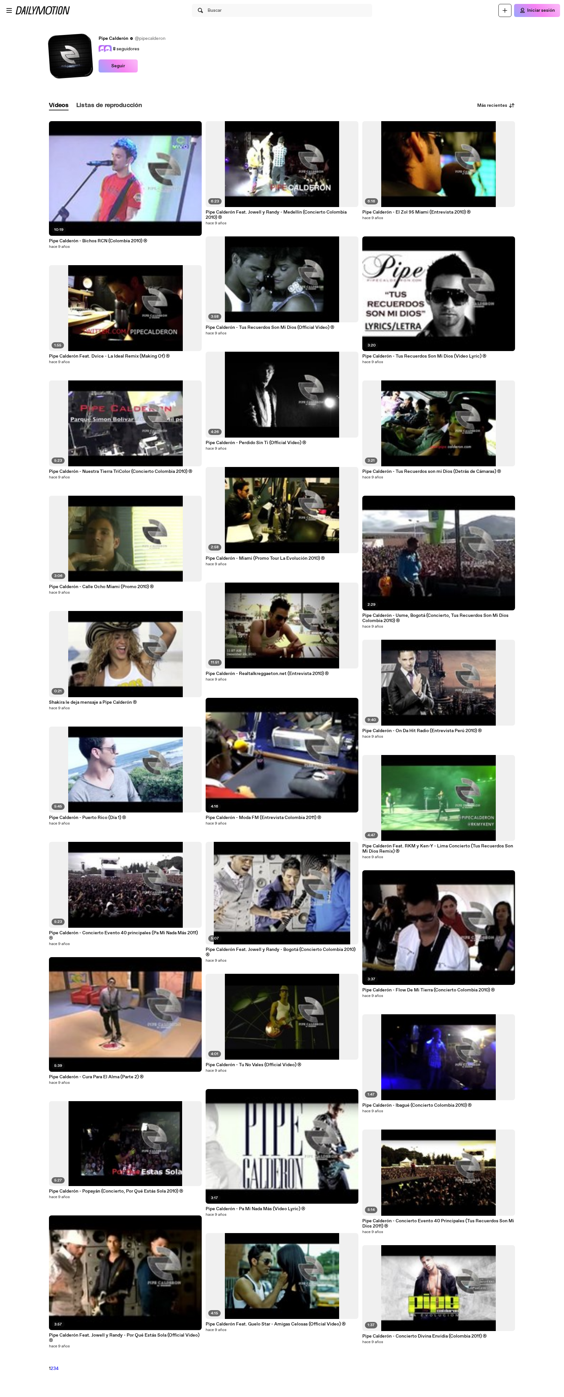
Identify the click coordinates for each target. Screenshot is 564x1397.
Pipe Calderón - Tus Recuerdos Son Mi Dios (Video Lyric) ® (424, 356)
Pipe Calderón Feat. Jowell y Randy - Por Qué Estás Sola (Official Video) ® (124, 1338)
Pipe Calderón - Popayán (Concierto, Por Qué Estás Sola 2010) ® (116, 1191)
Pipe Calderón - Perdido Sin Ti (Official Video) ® (256, 442)
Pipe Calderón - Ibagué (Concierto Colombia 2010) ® (417, 1105)
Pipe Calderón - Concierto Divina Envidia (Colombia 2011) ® (424, 1336)
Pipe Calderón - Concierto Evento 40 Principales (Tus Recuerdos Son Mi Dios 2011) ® (438, 1223)
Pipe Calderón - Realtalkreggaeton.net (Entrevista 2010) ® (267, 673)
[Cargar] (504, 10)
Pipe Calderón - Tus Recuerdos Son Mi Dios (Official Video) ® (270, 327)
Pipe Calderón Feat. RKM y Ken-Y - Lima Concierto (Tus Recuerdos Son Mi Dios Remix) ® (437, 848)
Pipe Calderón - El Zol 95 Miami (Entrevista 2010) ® (416, 212)
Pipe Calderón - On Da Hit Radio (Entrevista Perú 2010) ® (422, 730)
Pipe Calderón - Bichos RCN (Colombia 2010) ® (98, 241)
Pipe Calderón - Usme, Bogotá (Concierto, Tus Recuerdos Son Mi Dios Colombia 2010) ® (435, 618)
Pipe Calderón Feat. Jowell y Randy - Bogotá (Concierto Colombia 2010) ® (280, 952)
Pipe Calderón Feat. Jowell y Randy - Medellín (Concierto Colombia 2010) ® (276, 215)
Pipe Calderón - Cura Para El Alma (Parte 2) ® (96, 1077)
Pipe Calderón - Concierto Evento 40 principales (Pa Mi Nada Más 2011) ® (123, 935)
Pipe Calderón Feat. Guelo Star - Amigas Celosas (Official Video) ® (276, 1324)
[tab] (59, 106)
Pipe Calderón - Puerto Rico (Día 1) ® (87, 817)
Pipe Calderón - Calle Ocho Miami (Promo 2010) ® (101, 586)
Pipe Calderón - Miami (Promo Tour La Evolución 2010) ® (265, 558)
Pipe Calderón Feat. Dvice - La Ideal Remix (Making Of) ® (109, 356)
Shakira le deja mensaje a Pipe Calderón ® (93, 702)
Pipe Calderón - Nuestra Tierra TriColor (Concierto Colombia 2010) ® (120, 471)
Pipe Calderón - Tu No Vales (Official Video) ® (253, 1065)
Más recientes (492, 105)
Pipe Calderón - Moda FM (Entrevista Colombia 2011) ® (263, 817)
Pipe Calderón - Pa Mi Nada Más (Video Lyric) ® (255, 1209)
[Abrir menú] (9, 10)
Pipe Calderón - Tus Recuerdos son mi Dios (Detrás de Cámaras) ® (431, 471)
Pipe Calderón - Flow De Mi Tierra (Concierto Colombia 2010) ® (428, 990)
